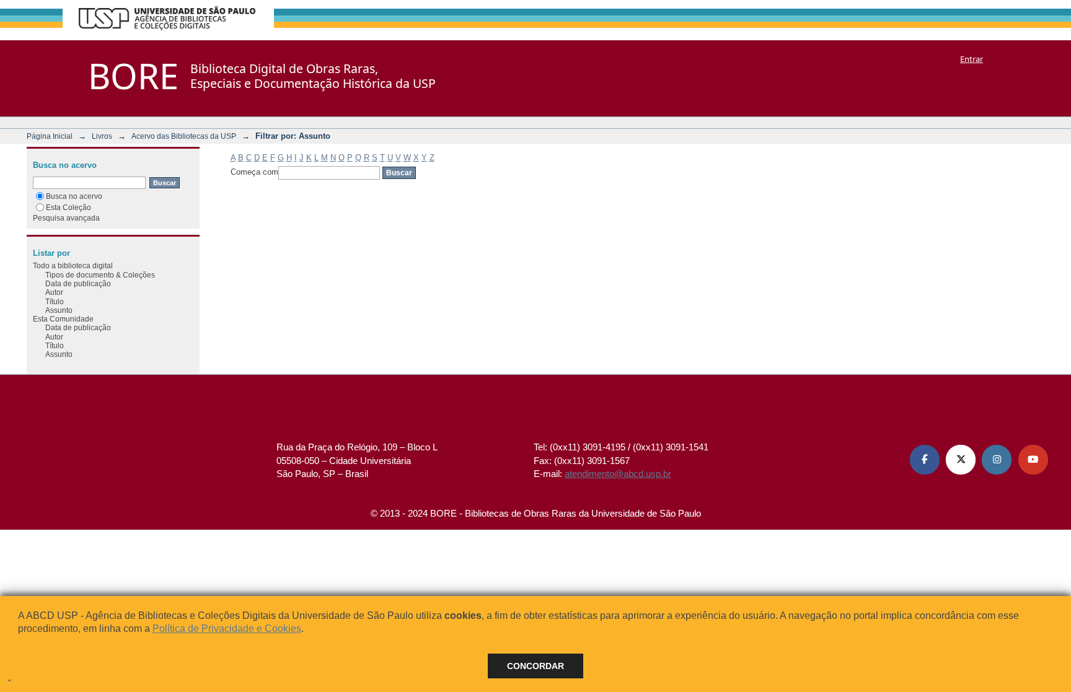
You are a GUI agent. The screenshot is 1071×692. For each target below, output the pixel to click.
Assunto (59, 310)
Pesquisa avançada (66, 218)
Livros (102, 136)
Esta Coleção (68, 207)
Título (54, 301)
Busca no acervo (74, 196)
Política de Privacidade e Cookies (226, 628)
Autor (54, 292)
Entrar (971, 58)
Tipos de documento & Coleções (100, 275)
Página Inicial (50, 136)
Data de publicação (78, 283)
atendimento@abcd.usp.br (618, 473)
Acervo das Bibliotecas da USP (183, 136)
